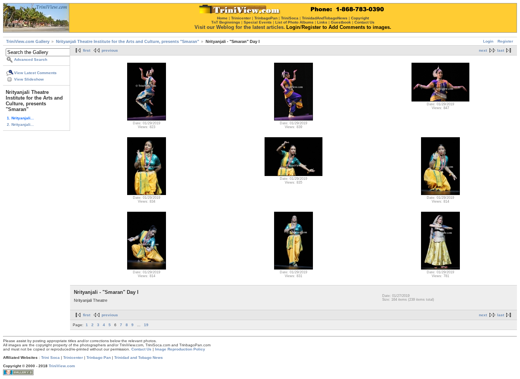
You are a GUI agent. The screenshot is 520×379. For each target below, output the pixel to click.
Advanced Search (30, 59)
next (483, 50)
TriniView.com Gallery (27, 41)
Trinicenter (73, 357)
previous (110, 50)
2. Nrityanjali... (20, 124)
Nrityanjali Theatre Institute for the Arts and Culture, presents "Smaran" (127, 41)
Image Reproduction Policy (180, 349)
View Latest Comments (35, 73)
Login (488, 41)
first (86, 50)
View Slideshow (29, 79)
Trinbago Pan (98, 357)
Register (505, 41)
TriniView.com (62, 366)
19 (146, 325)
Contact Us (141, 349)
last (500, 50)
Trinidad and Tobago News (138, 357)
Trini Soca (50, 357)
